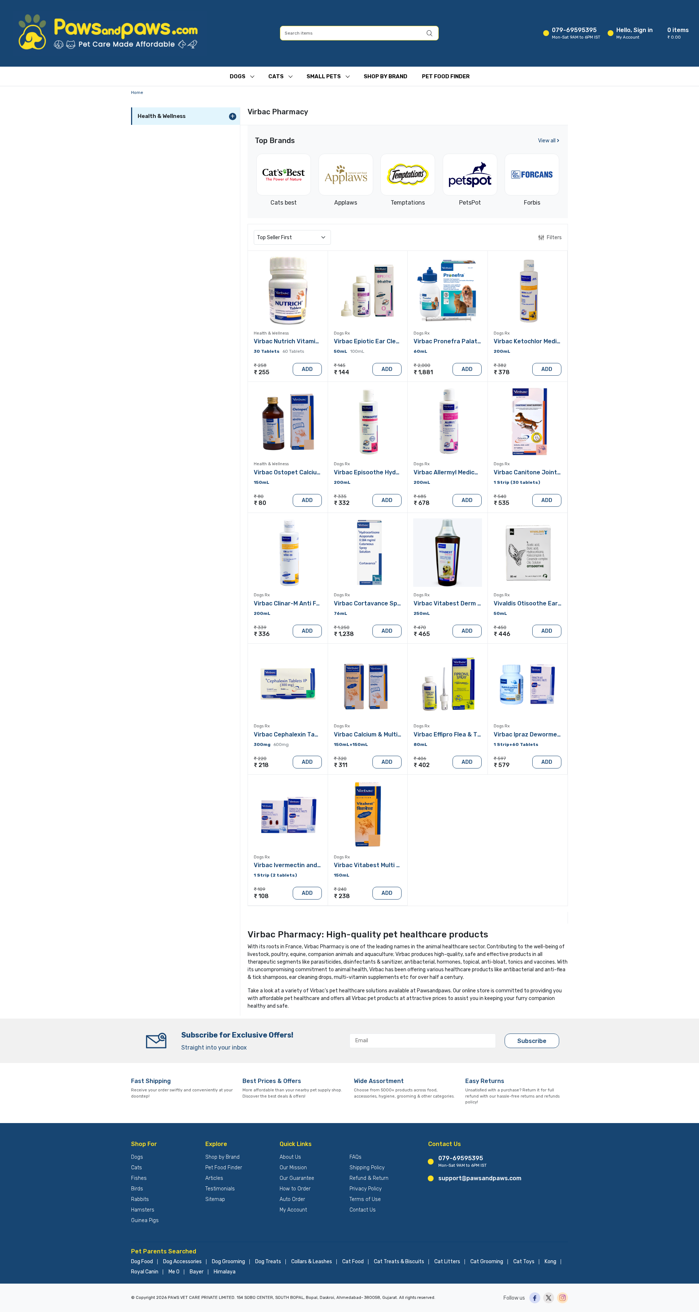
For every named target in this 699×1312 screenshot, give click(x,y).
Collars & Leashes (311, 1261)
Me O (174, 1272)
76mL (340, 613)
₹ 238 (342, 896)
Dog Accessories (182, 1261)
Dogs (237, 76)
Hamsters (142, 1210)
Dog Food (142, 1261)
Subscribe (531, 1041)
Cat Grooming (486, 1261)
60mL (420, 351)
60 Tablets (293, 351)
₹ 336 (262, 634)
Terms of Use (365, 1199)
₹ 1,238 (344, 634)
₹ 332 (342, 502)
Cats (276, 76)
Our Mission (293, 1168)
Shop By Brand (385, 76)
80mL (420, 744)
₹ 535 (501, 502)
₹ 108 (261, 896)
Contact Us (363, 1210)
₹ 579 (502, 765)
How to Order (295, 1189)
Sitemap (215, 1199)
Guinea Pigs (145, 1220)
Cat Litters (447, 1261)
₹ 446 (502, 634)
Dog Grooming (228, 1261)
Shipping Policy (367, 1168)
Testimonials (220, 1189)
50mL (340, 351)
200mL (502, 351)
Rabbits (140, 1199)
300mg (262, 744)
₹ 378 (502, 372)
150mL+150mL (351, 744)
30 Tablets (267, 351)
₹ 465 (422, 634)
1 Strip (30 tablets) (517, 482)
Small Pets (324, 76)
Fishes (139, 1178)
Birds (137, 1189)
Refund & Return (369, 1178)
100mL (357, 351)
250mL (422, 613)
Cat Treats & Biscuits (399, 1261)
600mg (281, 744)
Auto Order (292, 1199)
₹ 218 (261, 765)
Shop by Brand (222, 1157)
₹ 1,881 (423, 372)
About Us (290, 1157)
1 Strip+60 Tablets (516, 744)
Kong (550, 1261)
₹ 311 (340, 765)
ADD (307, 369)
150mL (261, 482)
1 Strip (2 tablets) (275, 875)
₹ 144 (341, 372)
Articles (214, 1178)
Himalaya (225, 1272)
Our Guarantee (297, 1178)
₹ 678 (422, 502)
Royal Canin (144, 1272)
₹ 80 (260, 502)
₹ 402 (422, 765)
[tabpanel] (408, 565)
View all (547, 141)
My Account (293, 1210)
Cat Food (353, 1261)
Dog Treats (268, 1261)
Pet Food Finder (446, 76)
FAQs (356, 1157)
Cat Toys (523, 1261)
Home (137, 92)
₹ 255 (261, 372)
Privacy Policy (366, 1189)
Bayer (197, 1272)
